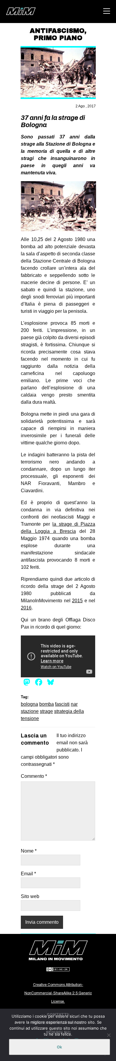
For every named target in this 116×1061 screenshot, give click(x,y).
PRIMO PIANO (58, 38)
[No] (109, 1035)
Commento (34, 776)
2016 (26, 607)
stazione (30, 711)
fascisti (62, 704)
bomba (46, 704)
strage (46, 711)
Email (28, 873)
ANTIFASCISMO (57, 30)
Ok (59, 1047)
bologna (29, 704)
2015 (77, 600)
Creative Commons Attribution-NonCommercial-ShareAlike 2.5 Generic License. (58, 993)
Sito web (30, 896)
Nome (29, 850)
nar (74, 704)
